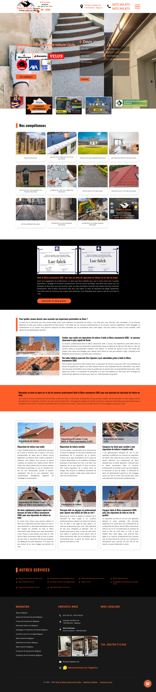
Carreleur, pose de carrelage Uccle (62, 582)
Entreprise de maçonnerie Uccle (93, 578)
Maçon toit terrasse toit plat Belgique (29, 617)
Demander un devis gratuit (54, 301)
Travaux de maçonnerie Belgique (27, 621)
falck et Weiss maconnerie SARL (68, 682)
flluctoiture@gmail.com (71, 662)
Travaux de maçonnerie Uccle (29, 587)
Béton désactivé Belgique (25, 638)
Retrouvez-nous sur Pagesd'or (83, 667)
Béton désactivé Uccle (26, 582)
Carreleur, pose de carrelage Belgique (29, 634)
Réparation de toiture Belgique (27, 643)
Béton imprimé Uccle (120, 578)
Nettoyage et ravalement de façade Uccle (125, 583)
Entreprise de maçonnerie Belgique (28, 651)
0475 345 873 (67, 615)
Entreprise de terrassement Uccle (62, 578)
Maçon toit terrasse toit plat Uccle (31, 578)
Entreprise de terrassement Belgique (29, 655)
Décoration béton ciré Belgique (27, 626)
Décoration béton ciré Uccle (60, 587)
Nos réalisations (26, 77)
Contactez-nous (106, 682)
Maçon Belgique (21, 613)
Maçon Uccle (86, 582)
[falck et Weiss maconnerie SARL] (34, 6)
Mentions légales (91, 682)
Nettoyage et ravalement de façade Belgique (32, 630)
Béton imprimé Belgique (24, 647)
